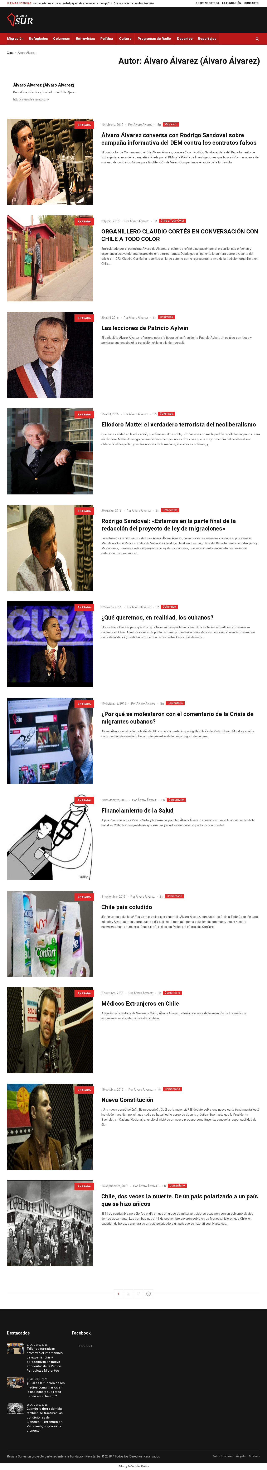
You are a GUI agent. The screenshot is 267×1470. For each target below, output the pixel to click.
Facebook (86, 1346)
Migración (171, 124)
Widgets (241, 1456)
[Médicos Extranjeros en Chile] (50, 1030)
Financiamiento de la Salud (137, 810)
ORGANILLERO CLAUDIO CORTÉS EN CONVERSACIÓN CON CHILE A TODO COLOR (179, 235)
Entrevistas (170, 510)
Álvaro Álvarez (143, 125)
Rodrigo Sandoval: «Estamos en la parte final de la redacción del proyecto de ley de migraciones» (168, 525)
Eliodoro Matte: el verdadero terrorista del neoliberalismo (178, 424)
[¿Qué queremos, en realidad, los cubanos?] (50, 644)
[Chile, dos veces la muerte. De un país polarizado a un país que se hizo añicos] (50, 1223)
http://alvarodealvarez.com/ (31, 99)
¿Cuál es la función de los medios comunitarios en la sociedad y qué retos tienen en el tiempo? (46, 1390)
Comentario (175, 703)
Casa (10, 52)
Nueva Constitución (127, 1100)
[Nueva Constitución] (50, 1127)
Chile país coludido (126, 907)
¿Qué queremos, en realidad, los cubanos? (157, 617)
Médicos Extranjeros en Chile (140, 1004)
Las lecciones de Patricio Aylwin (144, 328)
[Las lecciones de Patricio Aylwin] (50, 355)
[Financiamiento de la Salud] (50, 837)
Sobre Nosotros (222, 1456)
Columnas (166, 317)
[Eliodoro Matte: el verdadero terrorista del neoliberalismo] (50, 451)
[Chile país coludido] (50, 934)
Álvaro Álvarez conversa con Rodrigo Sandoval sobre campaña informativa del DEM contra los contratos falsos (179, 139)
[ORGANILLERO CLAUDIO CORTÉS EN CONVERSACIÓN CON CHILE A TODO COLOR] (50, 258)
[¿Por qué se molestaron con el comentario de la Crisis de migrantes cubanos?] (50, 741)
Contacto (254, 1456)
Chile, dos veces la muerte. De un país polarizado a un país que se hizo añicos (179, 1200)
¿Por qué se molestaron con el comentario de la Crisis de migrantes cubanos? (177, 718)
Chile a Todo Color (172, 221)
